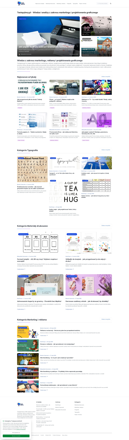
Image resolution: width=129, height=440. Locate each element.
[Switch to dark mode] (110, 3)
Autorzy (57, 402)
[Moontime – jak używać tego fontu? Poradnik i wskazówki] (96, 26)
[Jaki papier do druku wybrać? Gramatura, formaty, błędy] (48, 36)
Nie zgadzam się (16, 432)
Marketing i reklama (61, 3)
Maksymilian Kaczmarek (54, 129)
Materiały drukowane (50, 3)
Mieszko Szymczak (21, 97)
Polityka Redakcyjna (57, 435)
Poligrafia (69, 3)
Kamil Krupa (84, 97)
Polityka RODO (48, 435)
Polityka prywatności (35, 435)
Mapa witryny (64, 435)
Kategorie (77, 402)
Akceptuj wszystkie (16, 436)
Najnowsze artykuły (39, 3)
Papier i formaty (82, 3)
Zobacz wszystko (106, 76)
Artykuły (38, 402)
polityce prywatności (21, 429)
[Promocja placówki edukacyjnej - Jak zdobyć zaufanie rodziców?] (96, 47)
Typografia (75, 3)
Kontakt (42, 435)
